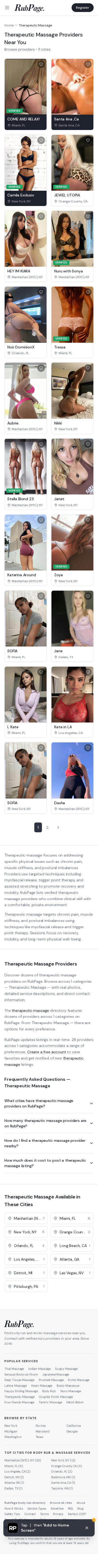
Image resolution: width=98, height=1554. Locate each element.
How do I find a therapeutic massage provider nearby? (44, 1143)
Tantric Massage (50, 1402)
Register (82, 7)
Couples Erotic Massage (55, 1397)
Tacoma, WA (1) (62, 1488)
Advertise (57, 1508)
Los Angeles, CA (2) (17, 1471)
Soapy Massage (66, 1369)
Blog (80, 1508)
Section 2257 (77, 1514)
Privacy (58, 1514)
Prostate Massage (51, 1380)
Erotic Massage (78, 1380)
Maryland (43, 1431)
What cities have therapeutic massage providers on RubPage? (38, 1103)
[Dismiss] (87, 1528)
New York (10, 1426)
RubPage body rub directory (24, 1503)
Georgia (72, 1431)
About (80, 1503)
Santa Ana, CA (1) (63, 1483)
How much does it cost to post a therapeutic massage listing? (45, 1163)
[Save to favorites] (41, 64)
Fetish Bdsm (75, 1402)
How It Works (13, 1508)
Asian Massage (41, 1386)
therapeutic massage (30, 1010)
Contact (30, 1514)
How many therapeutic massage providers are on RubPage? (45, 1123)
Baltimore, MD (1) (63, 1477)
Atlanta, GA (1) (14, 1483)
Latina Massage (15, 1386)
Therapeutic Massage (19, 1397)
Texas (39, 1437)
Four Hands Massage (19, 1402)
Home (8, 25)
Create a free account (46, 1051)
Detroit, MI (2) (14, 1477)
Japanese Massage (55, 1374)
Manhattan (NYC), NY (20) (22, 1460)
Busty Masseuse (68, 1386)
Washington (12, 1437)
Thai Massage (14, 1369)
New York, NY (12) (63, 1460)
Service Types (36, 1508)
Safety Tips (12, 1514)
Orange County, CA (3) (66, 1466)
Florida (41, 1426)
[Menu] (7, 7)
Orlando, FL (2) (61, 1471)
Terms (44, 1514)
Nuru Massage (70, 1391)
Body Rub (49, 1391)
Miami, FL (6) (13, 1466)
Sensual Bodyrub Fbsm (21, 1374)
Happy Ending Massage (21, 1391)
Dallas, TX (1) (13, 1488)
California (74, 1426)
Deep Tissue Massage (19, 1380)
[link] (25, 125)
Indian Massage (39, 1369)
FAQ (70, 1508)
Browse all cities (61, 1503)
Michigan (10, 1431)
